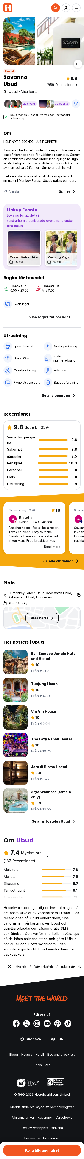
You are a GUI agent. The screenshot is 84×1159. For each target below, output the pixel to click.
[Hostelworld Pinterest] (57, 1023)
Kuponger (45, 1117)
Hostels (26, 1054)
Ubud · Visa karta (23, 91)
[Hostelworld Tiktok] (67, 1023)
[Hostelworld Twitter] (26, 1023)
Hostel (9, 71)
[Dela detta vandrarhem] (78, 64)
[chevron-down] (48, 856)
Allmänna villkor (23, 1117)
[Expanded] (9, 966)
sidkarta (57, 1128)
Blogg (13, 1054)
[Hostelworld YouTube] (47, 1023)
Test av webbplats (34, 1128)
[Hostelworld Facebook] (16, 1023)
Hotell (40, 1054)
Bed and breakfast (61, 1054)
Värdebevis (64, 1117)
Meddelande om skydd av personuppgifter (42, 1107)
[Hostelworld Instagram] (36, 1023)
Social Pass (42, 1065)
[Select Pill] (55, 7)
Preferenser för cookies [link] (42, 1138)
